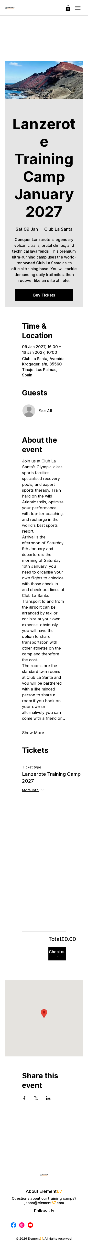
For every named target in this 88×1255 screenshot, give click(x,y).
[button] (68, 8)
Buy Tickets (44, 295)
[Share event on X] (36, 1098)
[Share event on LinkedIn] (48, 1098)
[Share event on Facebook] (24, 1098)
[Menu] (78, 7)
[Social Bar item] (13, 1225)
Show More (33, 732)
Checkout (57, 953)
